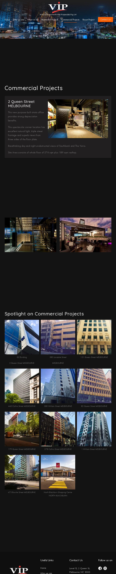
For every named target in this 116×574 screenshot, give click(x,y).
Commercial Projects (70, 19)
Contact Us (105, 19)
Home (7, 19)
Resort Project (88, 19)
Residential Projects (49, 19)
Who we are (18, 19)
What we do (32, 19)
